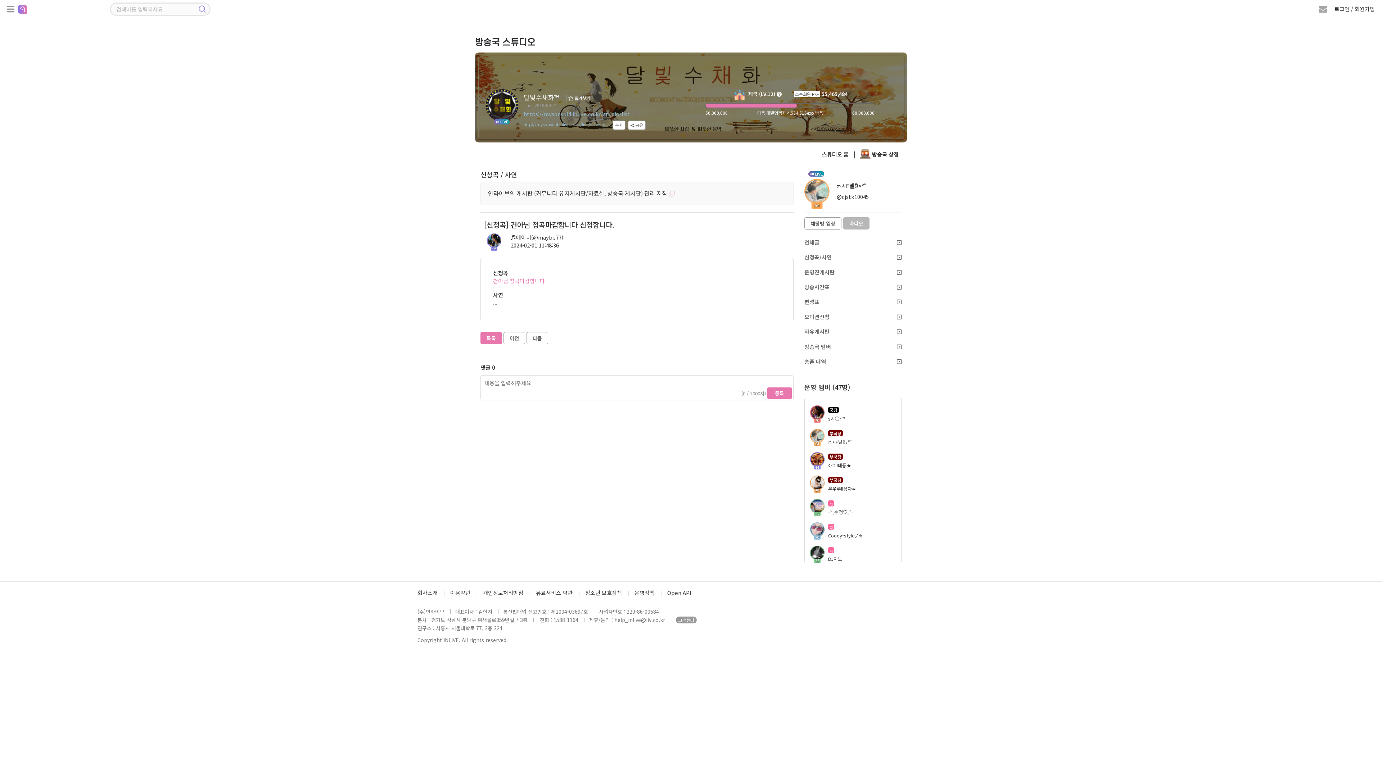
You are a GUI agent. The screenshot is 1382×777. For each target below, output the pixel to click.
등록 (779, 393)
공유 (638, 125)
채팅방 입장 (822, 223)
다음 (537, 338)
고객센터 (686, 620)
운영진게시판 (819, 272)
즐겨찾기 (581, 98)
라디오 (856, 223)
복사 (619, 125)
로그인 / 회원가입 (1354, 9)
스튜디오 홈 (835, 154)
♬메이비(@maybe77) (537, 237)
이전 (514, 338)
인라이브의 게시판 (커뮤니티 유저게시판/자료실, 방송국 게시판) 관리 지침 (578, 193)
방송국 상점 (885, 154)
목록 (491, 338)
